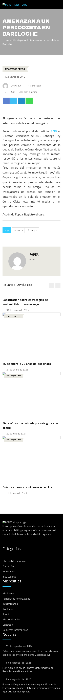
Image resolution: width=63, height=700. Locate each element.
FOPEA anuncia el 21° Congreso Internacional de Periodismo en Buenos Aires (28, 669)
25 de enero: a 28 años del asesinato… (28, 363)
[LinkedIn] (21, 101)
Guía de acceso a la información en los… (28, 487)
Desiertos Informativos (15, 630)
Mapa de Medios (11, 619)
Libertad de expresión (14, 561)
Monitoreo (8, 593)
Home (7, 40)
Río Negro (32, 230)
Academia (8, 609)
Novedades (9, 571)
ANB (54, 131)
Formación (8, 566)
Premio (6, 614)
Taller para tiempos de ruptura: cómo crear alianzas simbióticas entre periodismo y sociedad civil (30, 653)
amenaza (18, 230)
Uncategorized (20, 40)
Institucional (9, 577)
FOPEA (34, 254)
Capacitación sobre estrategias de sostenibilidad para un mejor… (25, 302)
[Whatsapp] (29, 101)
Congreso (8, 625)
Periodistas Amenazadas (16, 599)
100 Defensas (10, 604)
